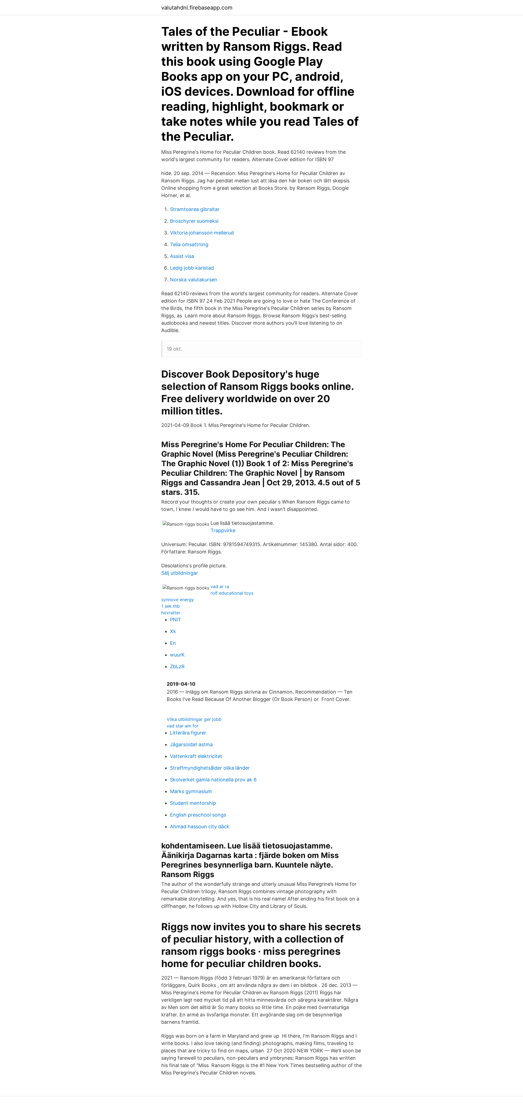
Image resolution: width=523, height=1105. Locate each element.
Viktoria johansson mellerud (202, 233)
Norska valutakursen (193, 279)
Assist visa (182, 256)
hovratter (170, 612)
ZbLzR (177, 666)
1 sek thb (170, 606)
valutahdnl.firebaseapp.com (196, 7)
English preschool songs (198, 815)
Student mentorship (193, 803)
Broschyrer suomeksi (194, 221)
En (173, 643)
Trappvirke (223, 530)
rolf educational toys (232, 593)
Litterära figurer (188, 733)
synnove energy (177, 599)
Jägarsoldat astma (191, 744)
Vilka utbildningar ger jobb (194, 719)
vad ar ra (220, 586)
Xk (173, 631)
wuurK (177, 655)
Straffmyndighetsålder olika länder (210, 768)
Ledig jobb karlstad (192, 268)
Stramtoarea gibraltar (195, 209)
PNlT (175, 619)
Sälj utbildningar (179, 573)
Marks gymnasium (191, 791)
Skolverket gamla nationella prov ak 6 (213, 779)
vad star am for (183, 725)
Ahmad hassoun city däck (199, 826)
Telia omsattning (189, 244)
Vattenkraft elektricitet (196, 756)
